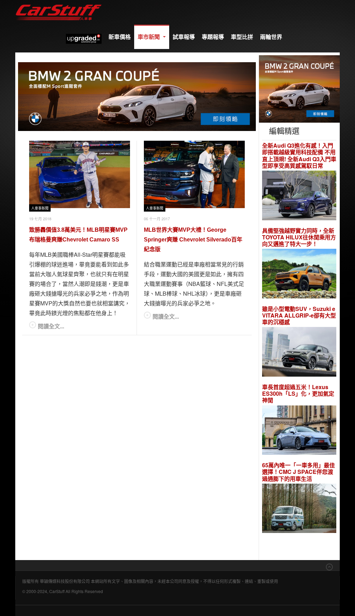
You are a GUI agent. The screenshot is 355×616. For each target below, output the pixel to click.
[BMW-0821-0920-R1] (299, 88)
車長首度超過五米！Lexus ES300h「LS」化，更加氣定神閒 (298, 394)
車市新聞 (149, 37)
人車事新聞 (40, 208)
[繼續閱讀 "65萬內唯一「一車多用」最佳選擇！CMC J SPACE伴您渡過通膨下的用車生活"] (299, 509)
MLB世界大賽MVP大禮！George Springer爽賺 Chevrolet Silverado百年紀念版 (193, 239)
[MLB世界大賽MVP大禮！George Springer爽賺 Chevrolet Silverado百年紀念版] (194, 174)
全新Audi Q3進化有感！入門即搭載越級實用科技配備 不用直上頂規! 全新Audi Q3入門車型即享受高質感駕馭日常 (299, 155)
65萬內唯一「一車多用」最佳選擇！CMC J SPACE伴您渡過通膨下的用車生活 (298, 472)
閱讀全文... (51, 326)
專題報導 (213, 37)
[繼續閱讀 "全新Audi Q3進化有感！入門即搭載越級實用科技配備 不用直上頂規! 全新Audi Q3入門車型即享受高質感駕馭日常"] (299, 196)
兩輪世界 (271, 37)
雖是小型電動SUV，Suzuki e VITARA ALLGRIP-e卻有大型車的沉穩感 (299, 315)
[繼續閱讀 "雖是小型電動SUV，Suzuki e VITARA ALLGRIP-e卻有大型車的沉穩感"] (299, 353)
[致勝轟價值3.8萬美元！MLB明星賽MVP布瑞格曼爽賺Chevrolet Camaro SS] (79, 174)
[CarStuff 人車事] (58, 3)
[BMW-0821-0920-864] (137, 96)
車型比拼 (242, 37)
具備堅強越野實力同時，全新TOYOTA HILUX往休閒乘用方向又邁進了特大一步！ (299, 237)
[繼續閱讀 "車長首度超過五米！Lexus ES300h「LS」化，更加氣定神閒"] (299, 431)
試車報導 (184, 37)
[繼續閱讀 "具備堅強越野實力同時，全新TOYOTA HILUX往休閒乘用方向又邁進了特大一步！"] (299, 275)
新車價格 (120, 37)
